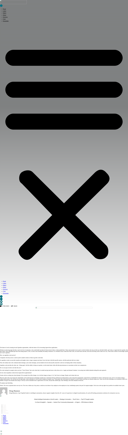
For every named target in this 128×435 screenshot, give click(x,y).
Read (4, 9)
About (4, 15)
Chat (4, 19)
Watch (4, 13)
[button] (64, 151)
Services (5, 17)
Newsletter (6, 21)
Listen (4, 11)
